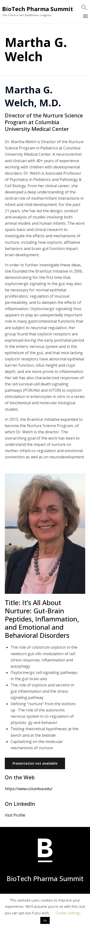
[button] (35, 763)
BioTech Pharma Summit (37, 9)
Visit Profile (15, 815)
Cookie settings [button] (68, 912)
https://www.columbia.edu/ (29, 788)
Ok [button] (45, 920)
